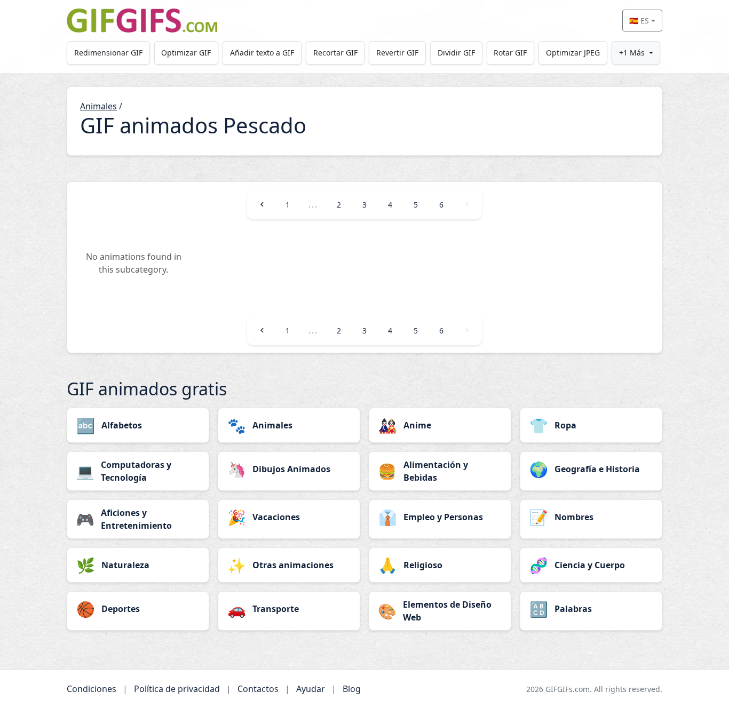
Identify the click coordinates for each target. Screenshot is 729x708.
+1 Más (632, 52)
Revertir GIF (397, 52)
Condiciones (91, 689)
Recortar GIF (335, 52)
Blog (352, 689)
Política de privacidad (177, 689)
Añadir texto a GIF (262, 52)
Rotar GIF (510, 52)
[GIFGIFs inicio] (142, 21)
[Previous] (262, 204)
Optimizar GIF (186, 52)
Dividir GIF (456, 52)
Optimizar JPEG (573, 52)
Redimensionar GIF (108, 52)
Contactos (258, 689)
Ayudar (310, 689)
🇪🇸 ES (639, 20)
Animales (98, 106)
